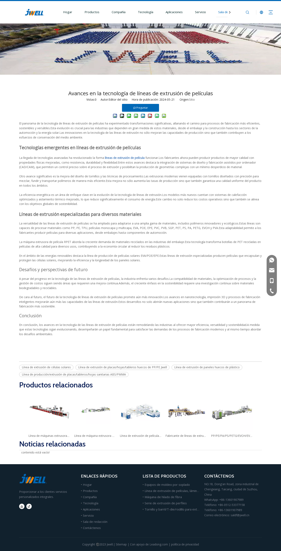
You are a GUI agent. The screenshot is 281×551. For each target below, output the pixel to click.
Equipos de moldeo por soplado (167, 484)
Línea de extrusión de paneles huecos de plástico (207, 367)
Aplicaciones (174, 12)
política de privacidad (185, 544)
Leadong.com (159, 544)
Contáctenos (92, 528)
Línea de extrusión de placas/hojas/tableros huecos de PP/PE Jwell (122, 367)
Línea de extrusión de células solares (46, 367)
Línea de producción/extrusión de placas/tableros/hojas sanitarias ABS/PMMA (74, 374)
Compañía (118, 12)
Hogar (67, 12)
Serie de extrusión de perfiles (166, 503)
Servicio (200, 12)
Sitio (192, 99)
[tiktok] (29, 506)
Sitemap (121, 544)
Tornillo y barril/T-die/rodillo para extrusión (175, 509)
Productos (92, 12)
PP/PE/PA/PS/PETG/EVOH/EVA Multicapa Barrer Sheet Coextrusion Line (232, 436)
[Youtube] (21, 506)
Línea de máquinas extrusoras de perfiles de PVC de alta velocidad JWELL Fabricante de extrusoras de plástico (49, 436)
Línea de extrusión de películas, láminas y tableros (180, 491)
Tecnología (145, 12)
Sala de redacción (95, 522)
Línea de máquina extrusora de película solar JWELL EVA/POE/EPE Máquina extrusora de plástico (95, 436)
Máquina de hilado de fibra (163, 497)
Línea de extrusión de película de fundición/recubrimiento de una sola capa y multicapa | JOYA (140, 436)
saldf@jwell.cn (240, 515)
